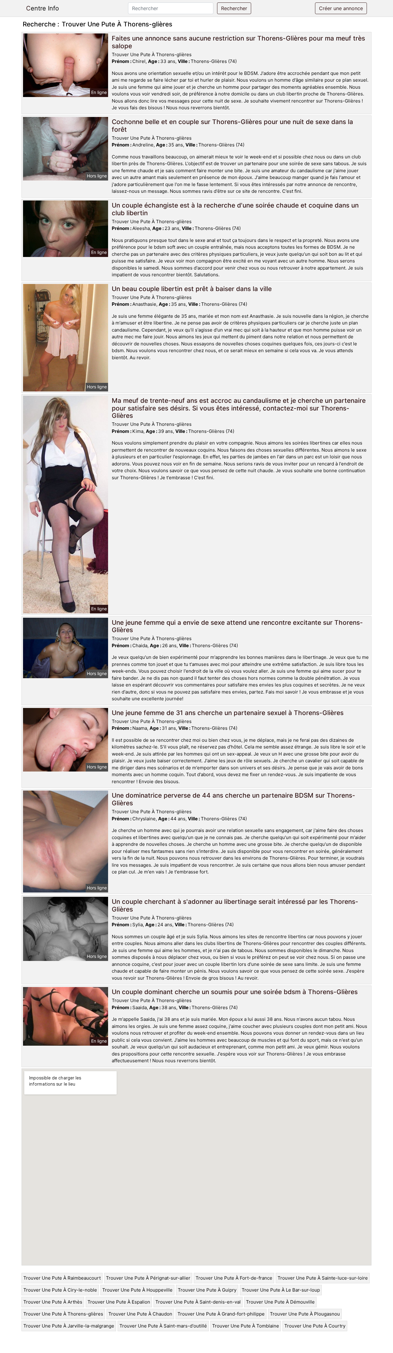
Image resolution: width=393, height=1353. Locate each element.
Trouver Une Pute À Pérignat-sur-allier (148, 1278)
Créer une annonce (341, 8)
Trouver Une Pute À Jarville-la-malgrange (68, 1326)
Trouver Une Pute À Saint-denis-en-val (198, 1302)
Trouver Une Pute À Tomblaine (245, 1326)
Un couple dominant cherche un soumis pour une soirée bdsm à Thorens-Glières (235, 992)
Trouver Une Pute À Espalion (119, 1302)
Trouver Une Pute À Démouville (280, 1302)
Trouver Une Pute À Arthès (52, 1302)
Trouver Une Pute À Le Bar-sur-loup (281, 1290)
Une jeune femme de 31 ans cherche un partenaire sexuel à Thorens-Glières (228, 713)
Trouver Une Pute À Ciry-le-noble (60, 1290)
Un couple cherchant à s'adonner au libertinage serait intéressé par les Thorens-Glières (235, 905)
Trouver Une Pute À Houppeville (137, 1290)
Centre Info (42, 8)
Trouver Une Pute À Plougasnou (305, 1314)
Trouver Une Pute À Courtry (314, 1326)
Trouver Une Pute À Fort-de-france (234, 1278)
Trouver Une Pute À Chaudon (140, 1314)
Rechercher (234, 8)
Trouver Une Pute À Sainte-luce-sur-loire (323, 1278)
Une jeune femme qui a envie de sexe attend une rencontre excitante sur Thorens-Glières (237, 626)
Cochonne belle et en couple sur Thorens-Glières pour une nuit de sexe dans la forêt (232, 125)
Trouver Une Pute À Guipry (207, 1290)
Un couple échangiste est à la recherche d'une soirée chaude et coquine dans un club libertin (235, 209)
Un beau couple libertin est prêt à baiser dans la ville (192, 289)
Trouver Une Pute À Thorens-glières (63, 1314)
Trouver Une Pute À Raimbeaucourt (62, 1278)
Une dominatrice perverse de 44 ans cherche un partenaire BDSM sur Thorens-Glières (233, 799)
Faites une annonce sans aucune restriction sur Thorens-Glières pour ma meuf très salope (238, 42)
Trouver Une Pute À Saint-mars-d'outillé (163, 1326)
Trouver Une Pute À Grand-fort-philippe (221, 1314)
